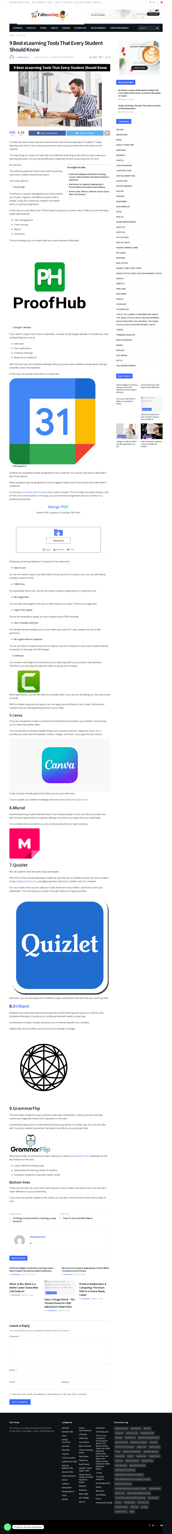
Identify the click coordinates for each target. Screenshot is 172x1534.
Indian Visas (154, 1456)
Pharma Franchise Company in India (131, 1488)
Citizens (153, 1442)
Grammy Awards (151, 1452)
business (119, 1433)
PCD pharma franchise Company (129, 1475)
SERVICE (120, 278)
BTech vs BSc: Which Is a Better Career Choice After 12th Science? (23, 1287)
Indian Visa (141, 1456)
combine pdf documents (36, 492)
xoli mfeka (121, 355)
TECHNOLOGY (80, 28)
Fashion (66, 28)
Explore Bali (155, 1447)
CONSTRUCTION (123, 170)
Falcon (119, 191)
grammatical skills (80, 1155)
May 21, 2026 (98, 1299)
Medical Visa (147, 1461)
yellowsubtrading (126, 365)
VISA (132, 1512)
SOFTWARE (68, 57)
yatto (119, 360)
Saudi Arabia (155, 1488)
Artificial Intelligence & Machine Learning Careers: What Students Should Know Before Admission (89, 177)
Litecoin (119, 1461)
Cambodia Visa (147, 1433)
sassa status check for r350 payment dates (139, 273)
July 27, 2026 (80, 1274)
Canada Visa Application (149, 1438)
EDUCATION (58, 57)
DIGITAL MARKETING (125, 175)
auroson (121, 150)
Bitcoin (147, 1428)
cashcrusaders (124, 165)
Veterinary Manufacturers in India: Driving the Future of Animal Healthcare (150, 417)
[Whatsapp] (7, 1527)
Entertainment (98, 28)
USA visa (134, 1507)
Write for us (97, 2)
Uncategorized (124, 340)
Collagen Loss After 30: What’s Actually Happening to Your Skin (126, 444)
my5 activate (123, 242)
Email (13, 1382)
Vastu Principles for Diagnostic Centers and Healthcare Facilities (151, 444)
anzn (119, 139)
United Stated (121, 1507)
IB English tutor (80, 799)
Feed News (29, 1525)
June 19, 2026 (28, 1295)
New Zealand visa (137, 1465)
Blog (34, 2)
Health (54, 28)
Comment (15, 1336)
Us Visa (144, 1507)
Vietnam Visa (121, 1512)
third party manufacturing (139, 1493)
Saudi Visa (120, 1493)
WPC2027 (120, 350)
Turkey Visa (129, 1502)
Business (17, 28)
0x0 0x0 (119, 129)
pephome (120, 258)
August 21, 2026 (29, 1274)
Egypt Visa (141, 1447)
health (130, 1456)
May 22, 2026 (65, 1310)
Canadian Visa (121, 1442)
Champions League (139, 1442)
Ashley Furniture (125, 145)
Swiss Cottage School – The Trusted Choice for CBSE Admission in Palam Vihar (59, 1303)
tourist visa (153, 1498)
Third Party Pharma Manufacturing (130, 1498)
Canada (119, 1438)
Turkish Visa (143, 1502)
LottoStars (122, 237)
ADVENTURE (122, 134)
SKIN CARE (121, 288)
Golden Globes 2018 (131, 1452)
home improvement (119, 28)
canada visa (130, 1438)
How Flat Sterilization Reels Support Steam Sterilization (150, 386)
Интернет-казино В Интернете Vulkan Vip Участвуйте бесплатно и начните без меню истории (139, 93)
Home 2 (58, 2)
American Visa (122, 1428)
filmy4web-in (122, 206)
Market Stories (132, 1461)
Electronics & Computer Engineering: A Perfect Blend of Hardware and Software (85, 1269)
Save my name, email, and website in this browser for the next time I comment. (49, 1394)
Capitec (120, 160)
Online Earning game (127, 247)
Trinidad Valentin (125, 335)
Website (65, 1382)
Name (13, 1370)
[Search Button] (157, 28)
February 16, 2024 (126, 99)
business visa (131, 1433)
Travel (43, 28)
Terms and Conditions (82, 2)
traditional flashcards (26, 881)
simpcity (120, 283)
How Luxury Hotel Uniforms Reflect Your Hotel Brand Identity (125, 401)
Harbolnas (120, 1456)
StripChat (121, 304)
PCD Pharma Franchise (125, 1470)
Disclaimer (41, 2)
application (136, 1428)
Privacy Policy (67, 2)
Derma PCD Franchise (125, 1447)
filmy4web (121, 201)
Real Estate (122, 263)
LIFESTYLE (31, 28)
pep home (121, 253)
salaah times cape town (128, 268)
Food (118, 211)
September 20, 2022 (42, 57)
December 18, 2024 (126, 112)
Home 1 (50, 2)
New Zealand (121, 1465)
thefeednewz (23, 57)
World (119, 345)
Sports (119, 299)
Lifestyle (18, 35)
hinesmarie (16, 1274)
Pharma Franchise (123, 1484)
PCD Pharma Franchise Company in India (133, 1479)
